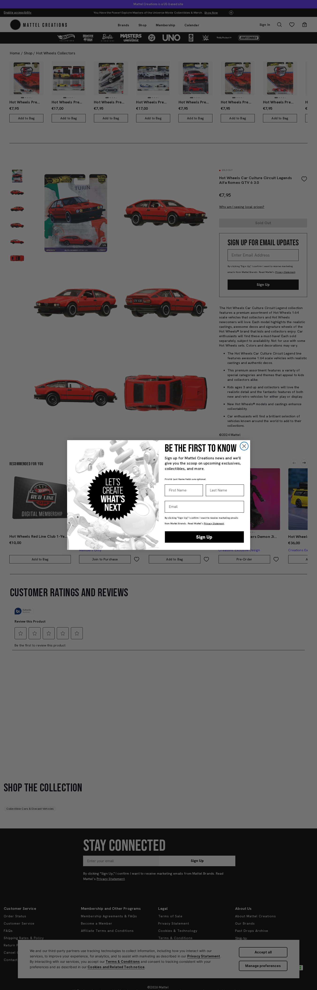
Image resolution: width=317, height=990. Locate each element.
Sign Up (204, 537)
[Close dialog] (244, 446)
